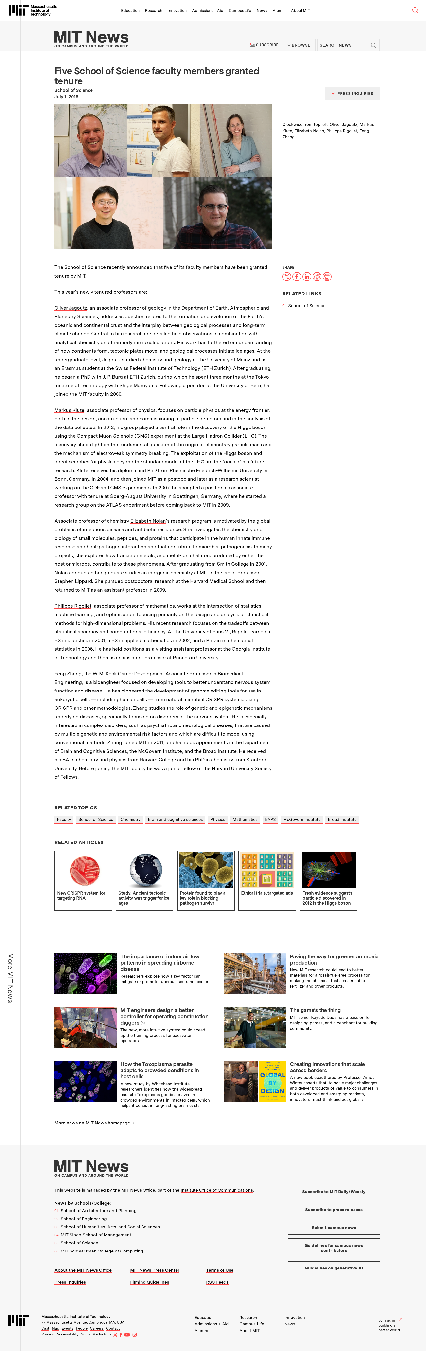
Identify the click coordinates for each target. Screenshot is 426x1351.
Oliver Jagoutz (70, 308)
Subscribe (267, 45)
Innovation (177, 10)
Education (130, 10)
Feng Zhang (68, 673)
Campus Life (240, 10)
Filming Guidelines (149, 1282)
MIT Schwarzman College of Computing (102, 1250)
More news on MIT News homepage (92, 1122)
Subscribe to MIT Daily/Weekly (334, 1191)
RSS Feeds (217, 1282)
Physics (217, 819)
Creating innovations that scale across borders (327, 1067)
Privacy (47, 1334)
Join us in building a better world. (389, 1325)
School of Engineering (84, 1218)
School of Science (307, 305)
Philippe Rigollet (72, 606)
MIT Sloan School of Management (96, 1234)
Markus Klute (69, 410)
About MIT (300, 10)
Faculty (64, 819)
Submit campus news (334, 1227)
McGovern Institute (301, 819)
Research (153, 10)
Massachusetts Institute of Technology (75, 1316)
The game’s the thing (315, 1010)
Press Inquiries (70, 1282)
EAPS (270, 819)
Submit (373, 45)
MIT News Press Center (154, 1270)
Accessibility (67, 1334)
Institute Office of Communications (217, 1190)
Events (67, 1328)
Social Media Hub (96, 1334)
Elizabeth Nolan (148, 521)
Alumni (279, 10)
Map (55, 1328)
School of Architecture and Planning (99, 1210)
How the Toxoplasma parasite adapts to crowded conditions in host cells (159, 1070)
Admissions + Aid (207, 10)
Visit (45, 1328)
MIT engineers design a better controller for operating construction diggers (164, 1016)
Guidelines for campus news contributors (334, 1248)
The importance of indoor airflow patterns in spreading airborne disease (159, 962)
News (262, 10)
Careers (97, 1328)
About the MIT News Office (83, 1270)
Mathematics (245, 819)
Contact (113, 1328)
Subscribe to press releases (334, 1209)
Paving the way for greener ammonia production (334, 959)
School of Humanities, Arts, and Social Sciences (110, 1226)
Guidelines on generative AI (334, 1268)
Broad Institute (342, 819)
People (82, 1328)
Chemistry (131, 819)
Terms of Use (219, 1270)
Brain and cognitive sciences (175, 819)
